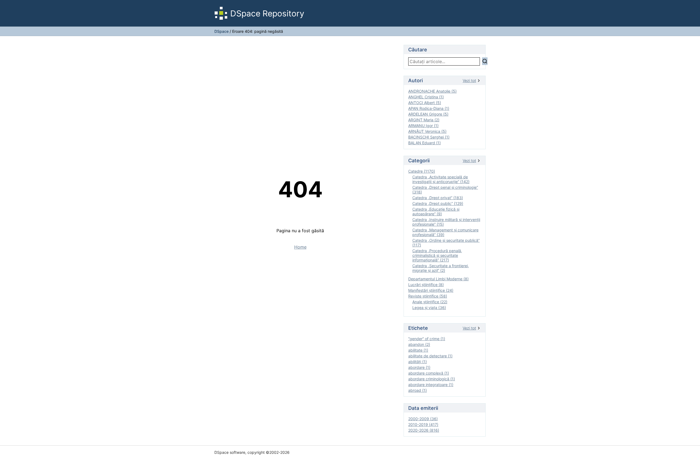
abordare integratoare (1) (430, 384)
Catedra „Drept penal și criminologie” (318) (445, 189)
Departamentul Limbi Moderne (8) (438, 278)
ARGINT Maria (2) (423, 119)
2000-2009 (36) (423, 418)
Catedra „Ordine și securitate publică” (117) (446, 242)
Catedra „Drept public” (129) (437, 203)
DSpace (221, 31)
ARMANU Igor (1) (423, 125)
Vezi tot (469, 80)
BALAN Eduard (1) (424, 142)
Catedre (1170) (421, 171)
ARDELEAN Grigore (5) (428, 114)
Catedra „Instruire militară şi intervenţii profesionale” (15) (446, 221)
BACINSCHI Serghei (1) (429, 137)
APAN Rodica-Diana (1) (428, 108)
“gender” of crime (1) (426, 338)
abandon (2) (419, 344)
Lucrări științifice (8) (426, 284)
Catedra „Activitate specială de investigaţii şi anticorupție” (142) (440, 179)
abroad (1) (417, 390)
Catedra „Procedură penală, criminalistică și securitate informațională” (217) (437, 255)
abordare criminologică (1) (431, 378)
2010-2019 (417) (423, 424)
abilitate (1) (418, 350)
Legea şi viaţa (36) (429, 307)
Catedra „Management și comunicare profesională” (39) (445, 232)
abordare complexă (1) (428, 373)
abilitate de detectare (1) (430, 356)
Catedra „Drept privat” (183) (437, 197)
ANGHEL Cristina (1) (426, 97)
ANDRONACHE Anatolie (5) (432, 91)
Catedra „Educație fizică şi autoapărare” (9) (435, 211)
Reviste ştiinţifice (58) (427, 296)
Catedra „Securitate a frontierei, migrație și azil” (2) (440, 268)
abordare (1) (419, 367)
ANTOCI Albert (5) (424, 102)
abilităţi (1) (417, 361)
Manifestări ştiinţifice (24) (430, 290)
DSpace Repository (267, 13)
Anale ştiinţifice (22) (429, 301)
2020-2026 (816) (423, 430)
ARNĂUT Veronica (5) (427, 131)
